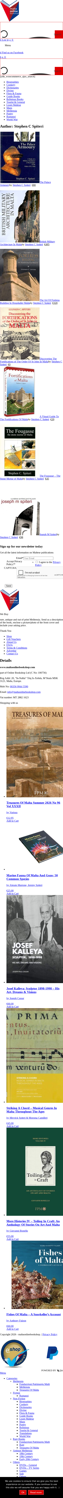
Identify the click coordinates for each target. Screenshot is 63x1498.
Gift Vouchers (13, 639)
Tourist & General (15, 102)
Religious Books (14, 99)
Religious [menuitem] (24, 1427)
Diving (10, 90)
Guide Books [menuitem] (26, 1416)
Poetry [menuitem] (22, 1424)
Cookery (10, 84)
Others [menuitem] (16, 1462)
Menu (8, 45)
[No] (59, 1487)
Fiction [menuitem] (16, 1392)
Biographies (12, 82)
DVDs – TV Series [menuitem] (29, 1468)
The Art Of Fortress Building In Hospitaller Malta (30, 301)
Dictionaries (12, 87)
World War (12, 119)
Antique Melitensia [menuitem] (22, 1450)
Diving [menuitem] (22, 1410)
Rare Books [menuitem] (19, 1439)
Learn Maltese (13, 105)
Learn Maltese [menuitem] (26, 1418)
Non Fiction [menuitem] (19, 1398)
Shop (9, 636)
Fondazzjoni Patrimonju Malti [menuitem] (34, 1384)
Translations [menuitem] (25, 1433)
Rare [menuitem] (21, 1444)
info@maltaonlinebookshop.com (24, 692)
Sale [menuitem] (21, 1473)
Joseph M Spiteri (48, 534)
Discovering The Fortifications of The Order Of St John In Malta (28, 360)
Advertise (11, 650)
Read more (36, 1492)
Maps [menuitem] (22, 1421)
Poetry (9, 113)
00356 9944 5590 (19, 686)
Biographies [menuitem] (25, 1401)
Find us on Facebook (11, 52)
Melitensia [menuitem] (18, 1381)
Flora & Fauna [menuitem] (26, 1413)
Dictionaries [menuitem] (25, 1407)
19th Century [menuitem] (26, 1456)
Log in (4, 40)
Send (8, 586)
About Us (11, 642)
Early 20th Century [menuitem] (29, 1459)
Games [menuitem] (22, 1470)
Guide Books (13, 96)
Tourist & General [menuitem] (28, 1430)
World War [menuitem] (25, 1436)
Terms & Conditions (16, 647)
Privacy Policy (49, 1334)
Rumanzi (11, 116)
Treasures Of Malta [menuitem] (29, 1390)
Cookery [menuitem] (23, 1404)
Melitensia (11, 110)
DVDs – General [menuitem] (28, 1465)
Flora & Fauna (13, 93)
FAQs (9, 645)
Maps (9, 108)
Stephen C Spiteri (22, 185)
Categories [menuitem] (11, 1378)
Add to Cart (12, 820)
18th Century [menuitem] (26, 1453)
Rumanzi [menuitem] (24, 1395)
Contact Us (12, 653)
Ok (22, 1492)
